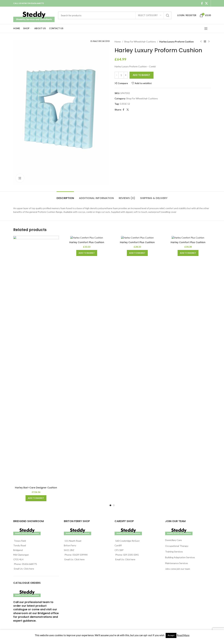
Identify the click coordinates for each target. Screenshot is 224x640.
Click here (29, 568)
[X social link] (206, 3)
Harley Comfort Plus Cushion (86, 242)
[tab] (65, 196)
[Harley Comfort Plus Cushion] (87, 237)
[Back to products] (205, 42)
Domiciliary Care (173, 540)
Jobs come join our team (177, 568)
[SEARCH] (167, 15)
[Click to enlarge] (20, 178)
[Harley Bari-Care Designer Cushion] (36, 360)
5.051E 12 (125, 103)
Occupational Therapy (176, 545)
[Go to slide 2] (114, 505)
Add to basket (141, 75)
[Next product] (209, 42)
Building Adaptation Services (180, 557)
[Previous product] (201, 42)
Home (118, 41)
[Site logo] (34, 15)
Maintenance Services (176, 563)
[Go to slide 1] (110, 505)
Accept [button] (171, 635)
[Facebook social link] (202, 3)
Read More (183, 635)
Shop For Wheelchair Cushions (140, 41)
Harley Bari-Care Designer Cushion (36, 487)
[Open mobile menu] (206, 28)
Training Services (174, 551)
